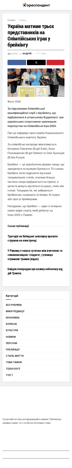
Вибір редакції (15, 311)
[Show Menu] (4, 5)
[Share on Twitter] (36, 62)
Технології (13, 368)
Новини (22, 20)
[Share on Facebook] (17, 62)
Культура (12, 330)
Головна (11, 20)
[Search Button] (68, 5)
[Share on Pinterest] (55, 62)
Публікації (12, 349)
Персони (11, 343)
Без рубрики (14, 305)
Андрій (27, 53)
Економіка (12, 317)
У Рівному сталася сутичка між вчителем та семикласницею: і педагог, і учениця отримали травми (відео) (35, 255)
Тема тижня (14, 362)
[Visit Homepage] (36, 5)
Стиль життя (15, 356)
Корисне (11, 324)
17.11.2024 (41, 53)
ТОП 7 (9, 375)
